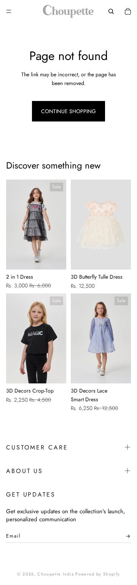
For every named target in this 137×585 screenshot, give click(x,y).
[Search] (111, 11)
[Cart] (127, 11)
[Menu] (9, 11)
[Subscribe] (126, 537)
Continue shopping (68, 111)
